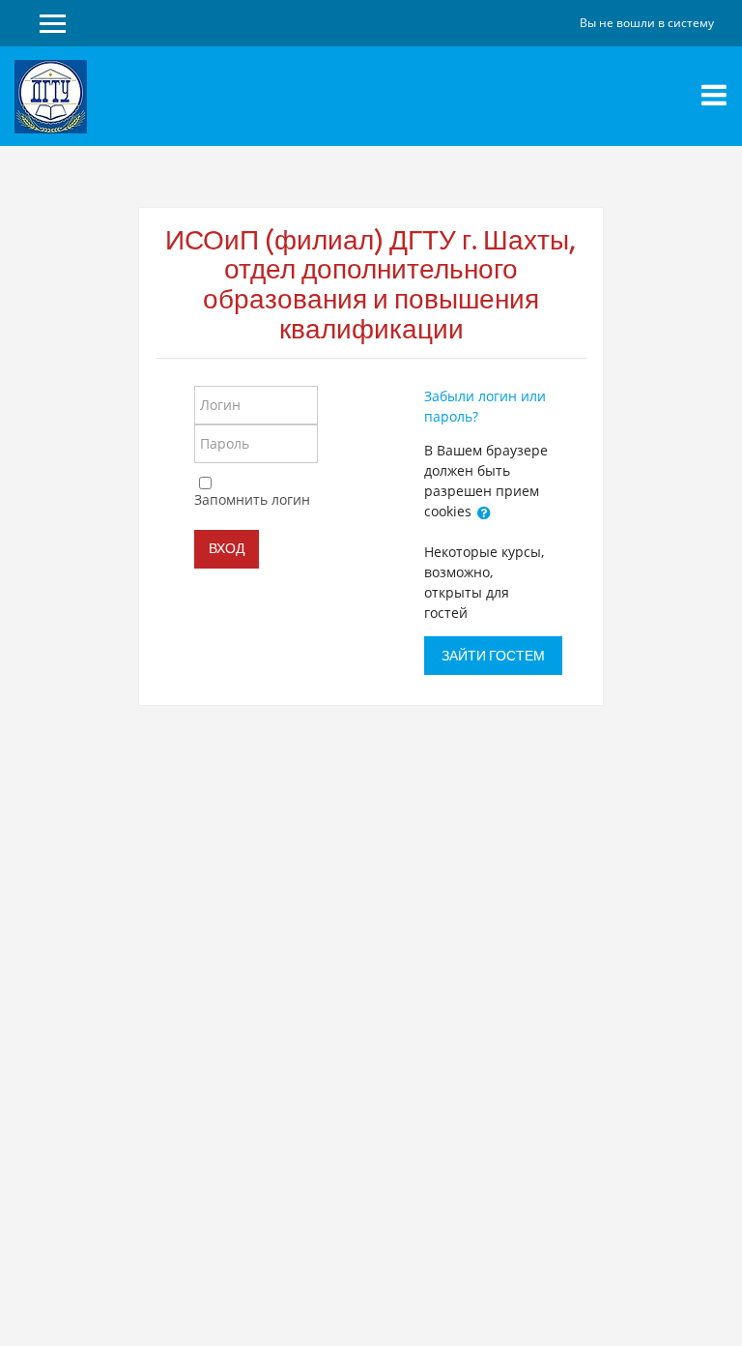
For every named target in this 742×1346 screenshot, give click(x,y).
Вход (226, 548)
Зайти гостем (493, 655)
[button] (484, 512)
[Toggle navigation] (714, 94)
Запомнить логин (252, 499)
